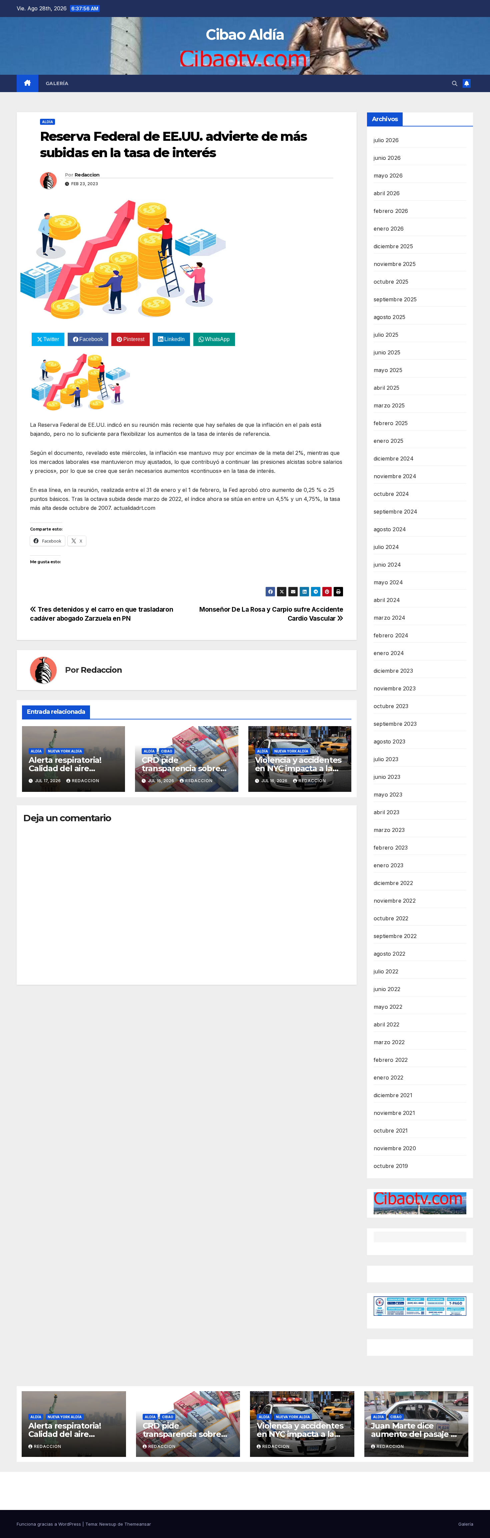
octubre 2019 (391, 1166)
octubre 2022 (391, 918)
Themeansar (137, 1524)
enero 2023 (388, 865)
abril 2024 (387, 600)
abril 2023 (386, 812)
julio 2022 (386, 971)
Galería (57, 83)
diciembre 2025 (393, 246)
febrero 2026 (391, 211)
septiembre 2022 (395, 936)
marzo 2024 (389, 617)
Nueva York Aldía (65, 751)
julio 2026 (386, 140)
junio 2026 (387, 158)
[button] (454, 83)
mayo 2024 (388, 582)
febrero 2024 (391, 635)
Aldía (47, 122)
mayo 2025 (388, 370)
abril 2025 (386, 387)
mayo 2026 (388, 175)
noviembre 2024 (395, 476)
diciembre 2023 (393, 670)
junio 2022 (387, 989)
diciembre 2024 (394, 458)
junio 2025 (387, 352)
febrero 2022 (391, 1059)
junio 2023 (387, 777)
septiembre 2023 (395, 723)
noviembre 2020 (395, 1148)
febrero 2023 (391, 847)
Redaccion (87, 175)
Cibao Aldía (245, 34)
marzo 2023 (389, 830)
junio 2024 (387, 564)
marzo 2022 (389, 1042)
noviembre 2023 (395, 688)
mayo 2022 (388, 1006)
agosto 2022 (389, 953)
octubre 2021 (391, 1130)
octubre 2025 (391, 281)
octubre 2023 (391, 706)
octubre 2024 (391, 494)
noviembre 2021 (394, 1113)
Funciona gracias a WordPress (49, 1524)
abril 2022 (386, 1024)
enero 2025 (388, 440)
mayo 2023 (388, 794)
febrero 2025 (391, 423)
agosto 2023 (389, 741)
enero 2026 (389, 228)
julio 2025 (386, 334)
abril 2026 (387, 193)
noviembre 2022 (395, 900)
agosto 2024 (390, 529)
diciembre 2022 (393, 883)
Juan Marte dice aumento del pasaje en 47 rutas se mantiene (416, 1434)
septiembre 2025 (395, 299)
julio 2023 (386, 759)
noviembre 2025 (395, 264)
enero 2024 (389, 653)
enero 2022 (388, 1077)
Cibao (166, 751)
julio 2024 (386, 547)
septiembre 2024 (395, 511)
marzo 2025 (389, 405)
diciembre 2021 (393, 1095)
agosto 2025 (389, 317)
